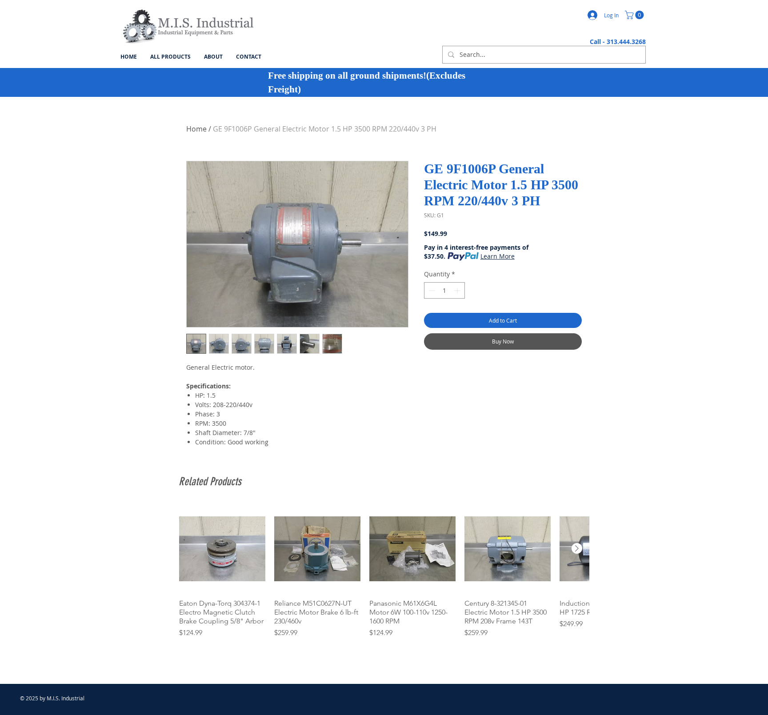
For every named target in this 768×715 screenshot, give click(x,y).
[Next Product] (577, 548)
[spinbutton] (444, 290)
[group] (384, 576)
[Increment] (458, 290)
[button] (635, 15)
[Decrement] (430, 290)
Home (196, 129)
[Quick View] (222, 549)
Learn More (497, 256)
